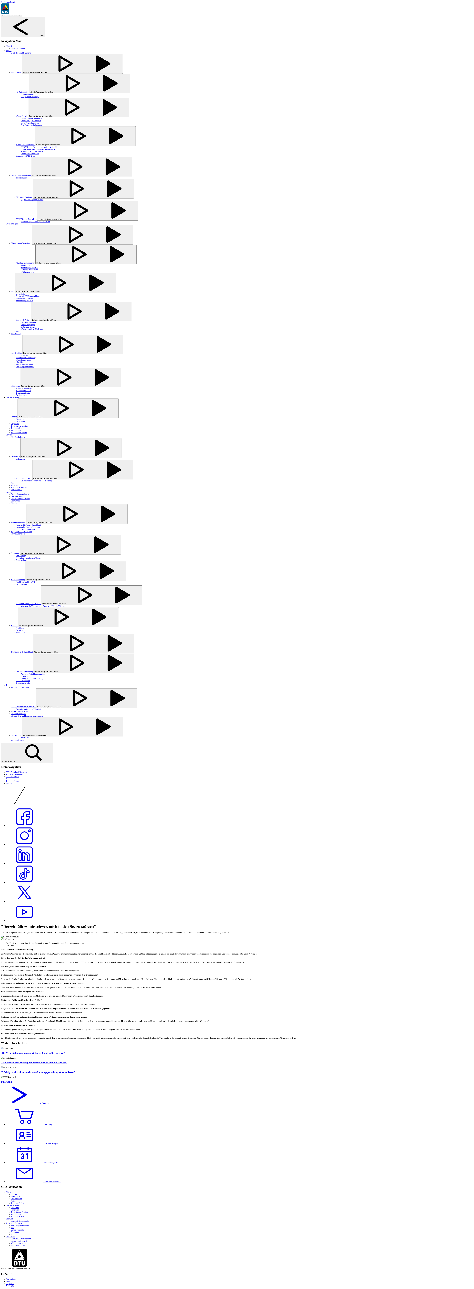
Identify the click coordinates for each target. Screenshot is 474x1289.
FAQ (8, 1281)
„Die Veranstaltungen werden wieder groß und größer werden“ (33, 1053)
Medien (9, 783)
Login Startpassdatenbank (21, 1221)
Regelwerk (15, 1210)
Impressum (10, 1284)
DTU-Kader (15, 1194)
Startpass (9, 1219)
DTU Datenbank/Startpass (16, 772)
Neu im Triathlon (12, 1205)
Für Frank (6, 1081)
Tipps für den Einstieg (19, 1212)
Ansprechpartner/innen (20, 1225)
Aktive (8, 1192)
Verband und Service (14, 1223)
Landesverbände (17, 1230)
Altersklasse (15, 1196)
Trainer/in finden (17, 1203)
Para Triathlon (16, 1199)
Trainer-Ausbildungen (14, 774)
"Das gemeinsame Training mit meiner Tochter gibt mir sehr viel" (34, 1062)
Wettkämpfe (10, 1236)
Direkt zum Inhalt (8, 2)
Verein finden (16, 1214)
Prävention (15, 1232)
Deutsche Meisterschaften (21, 1239)
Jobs (7, 779)
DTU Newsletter (12, 777)
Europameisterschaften (20, 1241)
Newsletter (10, 1286)
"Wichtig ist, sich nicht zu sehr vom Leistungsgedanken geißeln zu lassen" (38, 1072)
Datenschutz (11, 1279)
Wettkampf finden (18, 1245)
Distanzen (15, 1208)
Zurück (41, 35)
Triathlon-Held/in (12, 781)
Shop (13, 1234)
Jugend (13, 1201)
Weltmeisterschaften (18, 1243)
